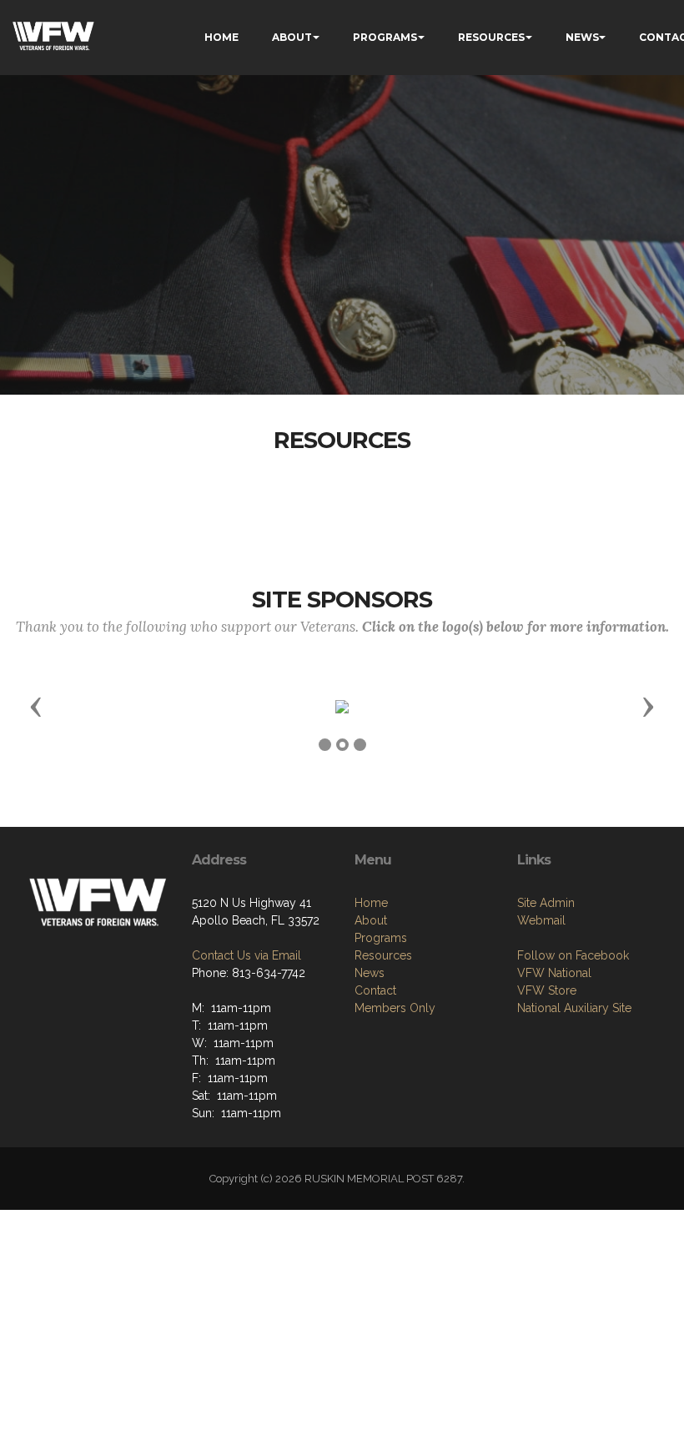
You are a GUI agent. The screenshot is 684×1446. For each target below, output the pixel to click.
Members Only (395, 1008)
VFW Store (546, 990)
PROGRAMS (385, 37)
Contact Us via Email (246, 955)
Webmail (541, 920)
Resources (383, 955)
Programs (381, 938)
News (370, 973)
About (371, 920)
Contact (375, 990)
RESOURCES (491, 37)
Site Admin (546, 902)
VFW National (554, 973)
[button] (36, 706)
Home (371, 902)
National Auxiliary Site (574, 1008)
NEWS (582, 37)
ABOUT (292, 37)
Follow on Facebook (573, 955)
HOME (221, 37)
